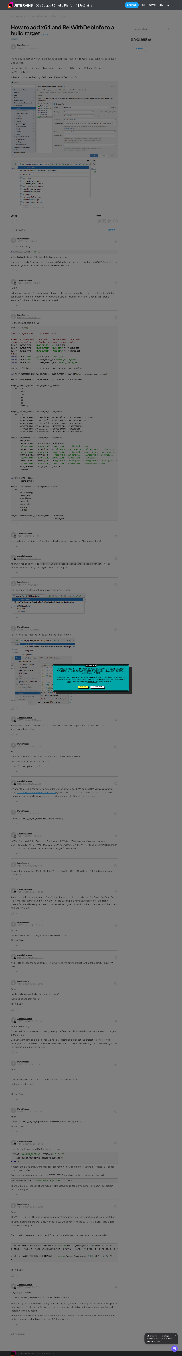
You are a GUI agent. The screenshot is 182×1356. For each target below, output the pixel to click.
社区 (143, 5)
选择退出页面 (92, 682)
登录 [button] (161, 5)
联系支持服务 (132, 5)
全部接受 (83, 687)
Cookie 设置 (97, 687)
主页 (20, 5)
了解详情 (97, 673)
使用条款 (71, 680)
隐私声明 (63, 680)
